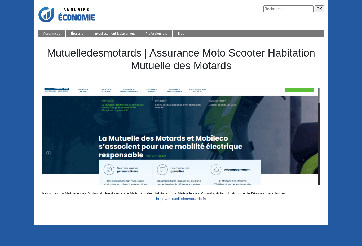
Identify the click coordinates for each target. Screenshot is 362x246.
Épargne (77, 33)
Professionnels (156, 33)
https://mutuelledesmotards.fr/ (181, 199)
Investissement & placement (114, 33)
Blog (181, 33)
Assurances (51, 33)
